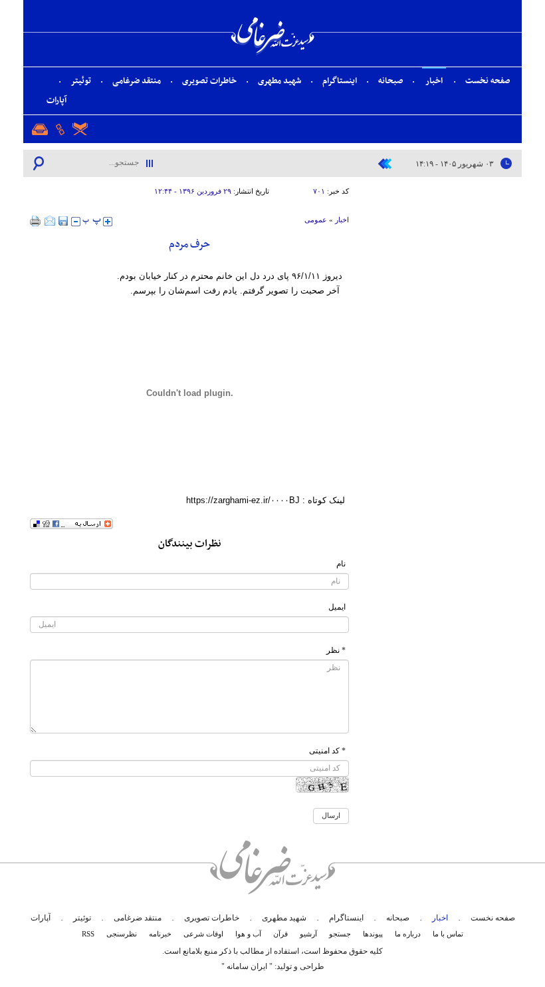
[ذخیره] (63, 221)
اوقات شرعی (203, 934)
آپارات (56, 100)
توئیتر (80, 81)
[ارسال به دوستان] (50, 221)
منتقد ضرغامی (136, 81)
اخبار (434, 81)
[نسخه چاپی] (35, 221)
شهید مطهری (279, 81)
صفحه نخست (487, 81)
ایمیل (337, 607)
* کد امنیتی (327, 750)
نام (341, 563)
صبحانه (390, 81)
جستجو (340, 934)
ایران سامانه (247, 966)
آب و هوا (248, 934)
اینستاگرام (339, 81)
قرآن (280, 934)
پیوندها (373, 934)
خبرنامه (160, 934)
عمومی (315, 220)
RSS (88, 934)
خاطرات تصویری (209, 81)
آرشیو (308, 934)
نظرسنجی (121, 934)
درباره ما (408, 934)
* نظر (336, 650)
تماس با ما (448, 934)
